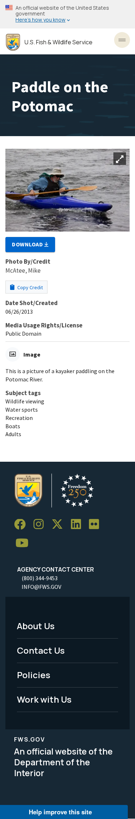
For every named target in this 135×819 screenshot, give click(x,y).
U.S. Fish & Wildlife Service (58, 42)
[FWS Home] (13, 42)
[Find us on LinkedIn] (78, 524)
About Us (36, 626)
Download (28, 244)
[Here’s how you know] (67, 14)
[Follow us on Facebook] (22, 524)
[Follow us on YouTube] (24, 543)
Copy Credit (29, 287)
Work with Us (44, 699)
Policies (33, 675)
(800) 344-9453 (40, 578)
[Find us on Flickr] (96, 524)
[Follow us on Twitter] (59, 524)
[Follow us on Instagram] (41, 524)
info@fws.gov (41, 586)
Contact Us (41, 650)
